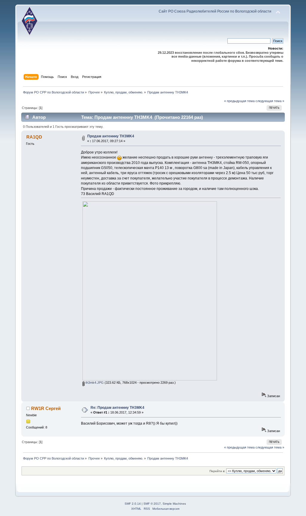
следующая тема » (269, 101)
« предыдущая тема (239, 101)
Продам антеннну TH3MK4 (110, 136)
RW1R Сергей (46, 408)
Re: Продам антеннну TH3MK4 (117, 408)
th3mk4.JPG (94, 382)
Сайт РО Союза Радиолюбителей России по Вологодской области (215, 11)
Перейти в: (217, 471)
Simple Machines (174, 503)
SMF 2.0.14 (133, 503)
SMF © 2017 (152, 503)
